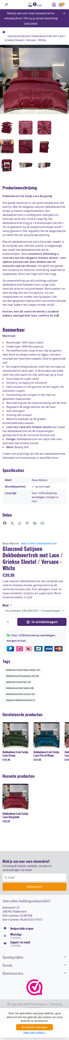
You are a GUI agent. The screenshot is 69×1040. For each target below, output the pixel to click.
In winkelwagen (44, 622)
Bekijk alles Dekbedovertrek (39, 543)
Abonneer (35, 886)
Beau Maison (11, 543)
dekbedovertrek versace (20, 694)
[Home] (4, 32)
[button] (7, 5)
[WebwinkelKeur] (34, 987)
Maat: (7, 605)
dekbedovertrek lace (18, 682)
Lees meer (31, 23)
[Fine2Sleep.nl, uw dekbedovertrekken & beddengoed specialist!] (34, 4)
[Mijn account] (54, 5)
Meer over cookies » (34, 1032)
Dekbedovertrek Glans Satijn (23, 670)
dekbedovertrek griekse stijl (22, 676)
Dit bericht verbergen (34, 1027)
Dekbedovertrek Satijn (19, 688)
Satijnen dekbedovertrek (20, 700)
